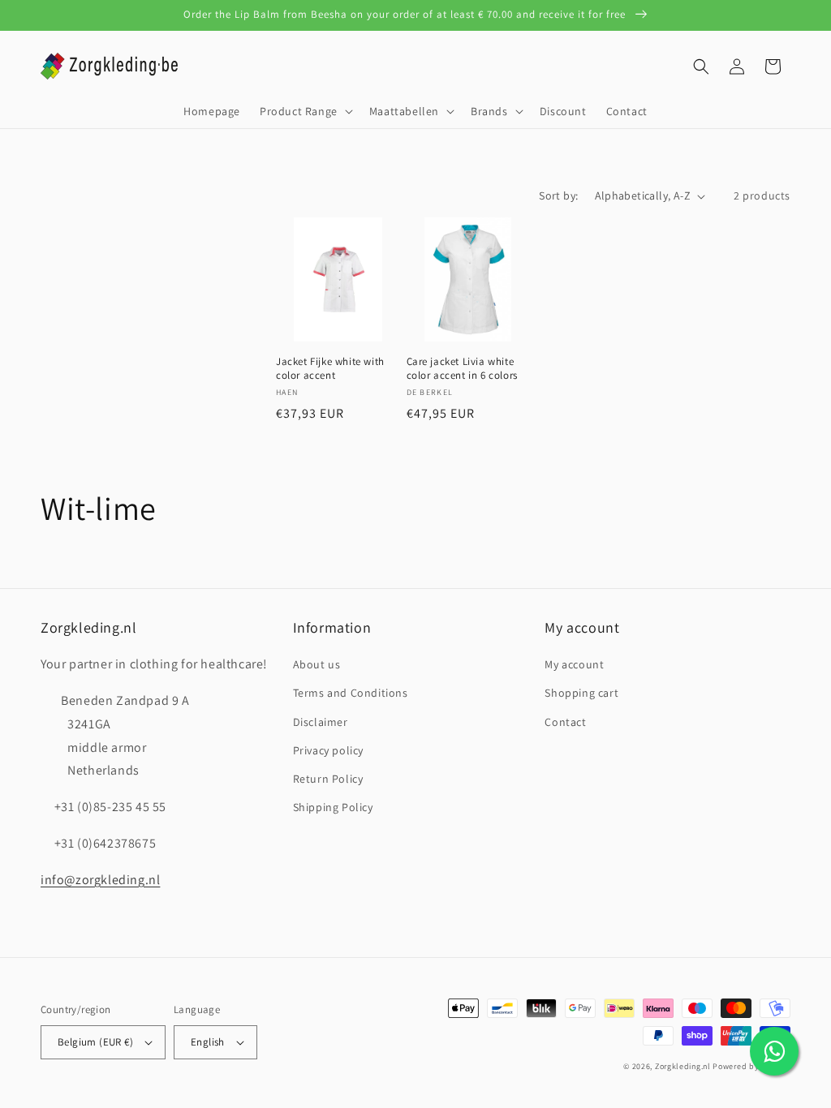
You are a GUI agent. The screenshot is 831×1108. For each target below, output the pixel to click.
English (208, 1042)
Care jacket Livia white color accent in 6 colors (462, 368)
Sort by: (558, 195)
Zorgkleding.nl (683, 1066)
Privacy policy (328, 750)
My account (574, 664)
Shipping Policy (333, 807)
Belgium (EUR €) (95, 1042)
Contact (565, 722)
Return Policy (328, 778)
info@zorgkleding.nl (100, 879)
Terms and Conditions (350, 692)
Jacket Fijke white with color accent (330, 368)
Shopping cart (581, 692)
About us (317, 664)
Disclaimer (320, 722)
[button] (305, 111)
